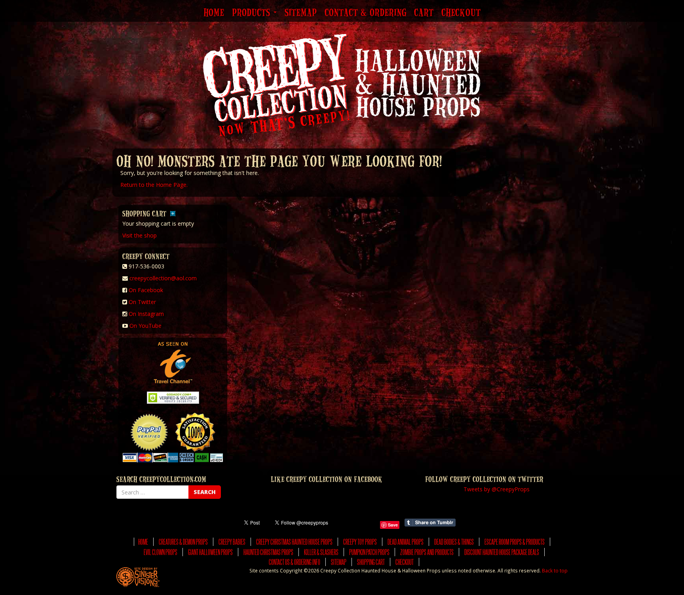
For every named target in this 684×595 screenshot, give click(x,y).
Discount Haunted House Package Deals (501, 552)
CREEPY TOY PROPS (360, 542)
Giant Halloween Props (210, 552)
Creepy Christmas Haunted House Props (294, 542)
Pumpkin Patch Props (369, 552)
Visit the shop (139, 235)
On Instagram (146, 313)
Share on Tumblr (430, 523)
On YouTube (145, 325)
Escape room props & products (514, 542)
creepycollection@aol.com (163, 278)
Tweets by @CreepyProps (497, 489)
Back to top (555, 570)
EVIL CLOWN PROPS (160, 552)
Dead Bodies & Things (454, 542)
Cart (423, 13)
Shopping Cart (371, 562)
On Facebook (146, 290)
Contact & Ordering (365, 13)
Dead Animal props (406, 542)
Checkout (461, 13)
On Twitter (142, 302)
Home (213, 13)
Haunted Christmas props (268, 552)
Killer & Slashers (321, 552)
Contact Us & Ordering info (294, 562)
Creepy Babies (231, 542)
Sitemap (301, 13)
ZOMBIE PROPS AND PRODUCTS (427, 552)
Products (252, 13)
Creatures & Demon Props (183, 542)
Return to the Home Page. (154, 184)
